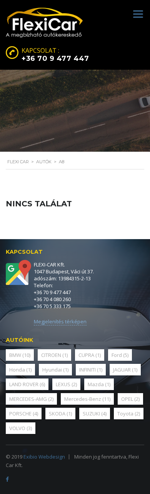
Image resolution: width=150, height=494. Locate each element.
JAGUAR (125, 369)
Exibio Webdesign (44, 456)
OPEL (130, 398)
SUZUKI (95, 413)
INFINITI (90, 369)
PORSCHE (23, 413)
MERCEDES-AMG (31, 398)
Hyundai (55, 369)
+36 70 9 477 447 (55, 58)
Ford (120, 355)
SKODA (60, 413)
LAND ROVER (27, 384)
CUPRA (89, 355)
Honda (20, 369)
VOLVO (20, 428)
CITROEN (54, 355)
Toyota (128, 413)
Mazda (99, 384)
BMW (19, 355)
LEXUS (66, 384)
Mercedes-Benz (87, 398)
